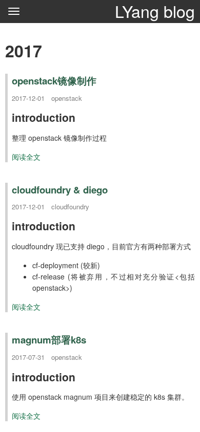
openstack (66, 98)
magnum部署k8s (49, 340)
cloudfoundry (70, 206)
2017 (23, 50)
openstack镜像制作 (54, 81)
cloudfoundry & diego (60, 190)
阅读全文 (26, 157)
